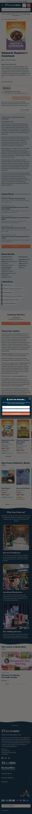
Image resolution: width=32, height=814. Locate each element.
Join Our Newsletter (16, 413)
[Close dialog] (30, 399)
